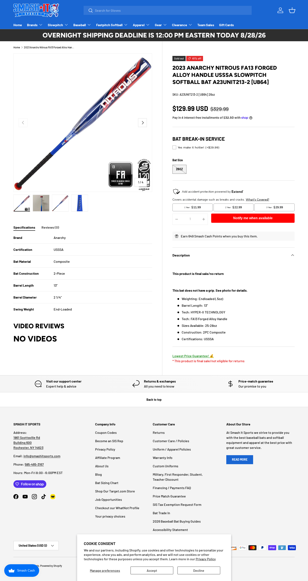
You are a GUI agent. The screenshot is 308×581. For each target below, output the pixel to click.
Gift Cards (226, 25)
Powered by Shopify (51, 565)
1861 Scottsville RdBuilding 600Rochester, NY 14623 (28, 442)
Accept (152, 570)
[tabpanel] (82, 273)
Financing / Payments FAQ (172, 488)
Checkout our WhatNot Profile (117, 508)
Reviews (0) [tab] (50, 227)
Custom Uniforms (165, 466)
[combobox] (168, 10)
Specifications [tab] (24, 227)
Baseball (79, 25)
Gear (158, 25)
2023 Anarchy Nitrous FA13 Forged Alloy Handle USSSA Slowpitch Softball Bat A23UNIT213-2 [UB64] (49, 47)
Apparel (139, 25)
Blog (98, 474)
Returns (159, 432)
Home (17, 25)
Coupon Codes (106, 432)
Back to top (154, 399)
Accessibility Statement (170, 530)
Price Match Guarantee (169, 496)
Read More (239, 459)
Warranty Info (162, 458)
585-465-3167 (34, 464)
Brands (32, 25)
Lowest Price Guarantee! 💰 (193, 356)
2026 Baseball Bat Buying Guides (177, 521)
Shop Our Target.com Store (115, 491)
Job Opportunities (108, 499)
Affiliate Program (107, 458)
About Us (102, 466)
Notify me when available (253, 218)
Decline (198, 570)
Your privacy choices (110, 516)
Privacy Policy (206, 559)
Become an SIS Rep (109, 441)
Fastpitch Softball (109, 25)
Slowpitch (55, 25)
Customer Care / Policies (171, 441)
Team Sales (205, 25)
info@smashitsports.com (41, 456)
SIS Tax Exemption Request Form (177, 504)
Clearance (179, 25)
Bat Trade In (161, 513)
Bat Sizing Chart (106, 483)
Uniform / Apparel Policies (172, 449)
